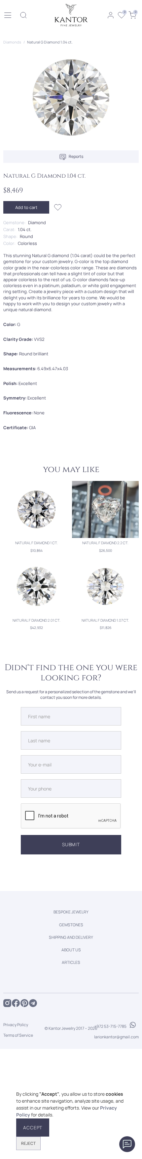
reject (28, 1143)
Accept (32, 1127)
